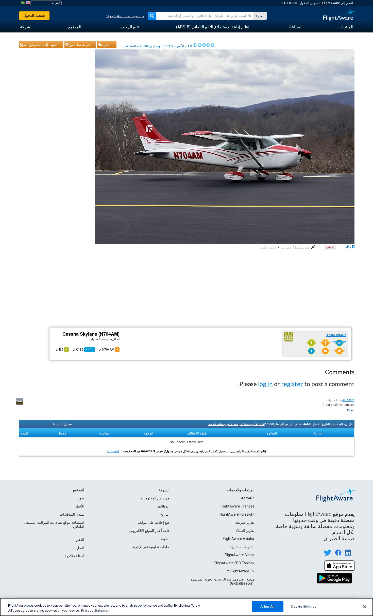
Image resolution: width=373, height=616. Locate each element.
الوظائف (163, 506)
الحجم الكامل (268, 247)
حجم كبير (286, 247)
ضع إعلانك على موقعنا (153, 522)
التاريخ (164, 514)
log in (265, 383)
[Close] (364, 606)
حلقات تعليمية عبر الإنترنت (150, 547)
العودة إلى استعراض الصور (38, 45)
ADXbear (348, 400)
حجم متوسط (303, 247)
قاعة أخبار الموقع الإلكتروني (149, 531)
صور (81, 498)
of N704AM (108, 349)
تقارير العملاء (245, 531)
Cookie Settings (303, 606)
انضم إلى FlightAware (337, 3)
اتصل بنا (78, 548)
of (83, 349)
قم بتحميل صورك (78, 45)
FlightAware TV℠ (240, 571)
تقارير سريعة (245, 522)
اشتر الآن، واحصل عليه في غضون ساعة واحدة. (236, 424)
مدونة (165, 539)
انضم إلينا (113, 451)
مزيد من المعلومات (155, 498)
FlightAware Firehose (238, 506)
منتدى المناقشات (72, 514)
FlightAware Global (240, 555)
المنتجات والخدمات (241, 490)
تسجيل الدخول (309, 3)
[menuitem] (345, 27)
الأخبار (79, 506)
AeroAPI (248, 498)
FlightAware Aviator (239, 539)
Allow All (267, 606)
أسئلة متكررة (74, 556)
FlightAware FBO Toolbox (234, 563)
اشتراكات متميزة (242, 547)
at (61, 349)
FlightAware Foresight (237, 514)
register (292, 383)
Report (350, 410)
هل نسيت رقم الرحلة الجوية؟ (125, 16)
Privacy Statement (95, 610)
